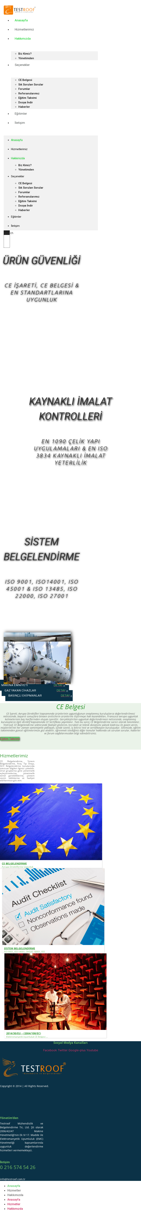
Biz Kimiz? (25, 53)
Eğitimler (21, 113)
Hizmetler (14, 1190)
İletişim (20, 123)
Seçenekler (22, 65)
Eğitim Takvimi (27, 98)
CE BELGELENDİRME (14, 863)
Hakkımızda (23, 38)
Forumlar (24, 89)
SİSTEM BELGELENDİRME (19, 948)
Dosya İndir (25, 102)
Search (8, 233)
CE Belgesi (25, 80)
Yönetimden (26, 169)
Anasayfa (21, 20)
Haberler (24, 210)
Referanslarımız (28, 93)
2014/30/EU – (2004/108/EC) (23, 1033)
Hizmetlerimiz (24, 29)
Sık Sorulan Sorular (30, 84)
